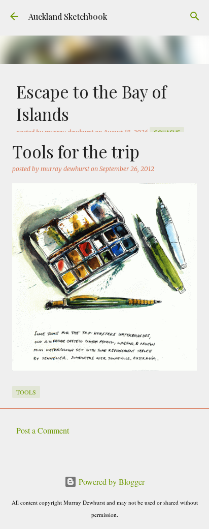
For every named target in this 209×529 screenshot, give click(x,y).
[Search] (195, 16)
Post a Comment (42, 430)
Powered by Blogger (111, 481)
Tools (26, 392)
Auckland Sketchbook (67, 16)
